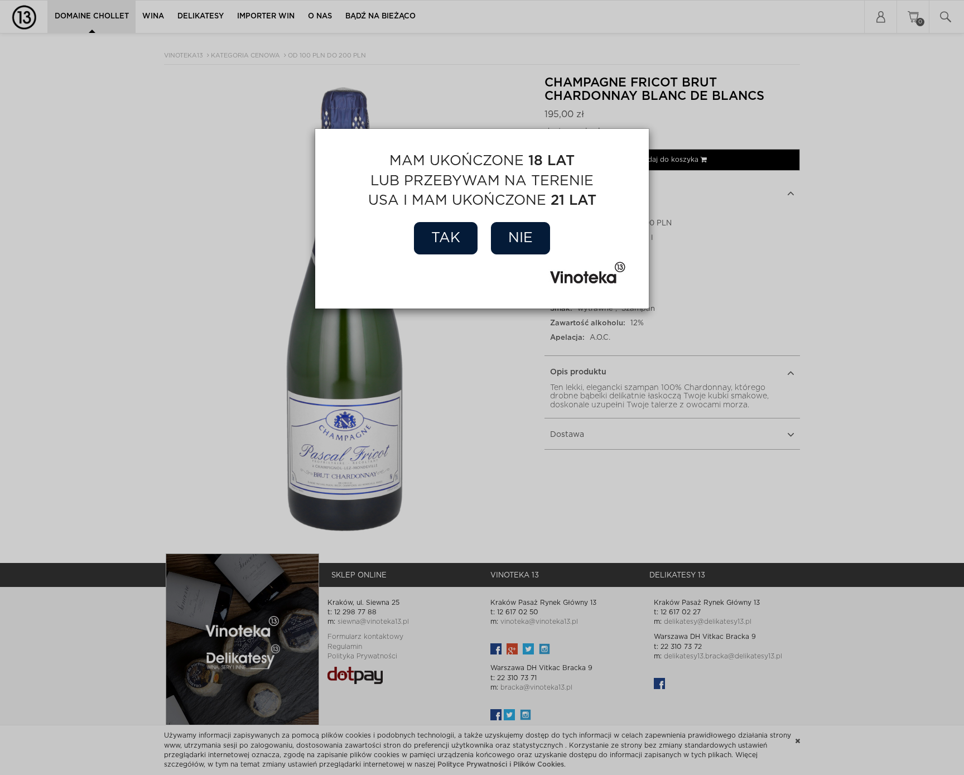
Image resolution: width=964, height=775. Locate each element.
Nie (520, 238)
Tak (445, 238)
